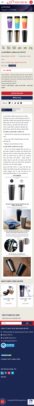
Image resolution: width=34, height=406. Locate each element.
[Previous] (4, 29)
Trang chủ (4, 10)
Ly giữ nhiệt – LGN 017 (25, 299)
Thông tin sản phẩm (16, 109)
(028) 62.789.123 (7, 335)
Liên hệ (8, 70)
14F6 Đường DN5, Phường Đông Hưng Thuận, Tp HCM (18, 332)
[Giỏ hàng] (31, 2)
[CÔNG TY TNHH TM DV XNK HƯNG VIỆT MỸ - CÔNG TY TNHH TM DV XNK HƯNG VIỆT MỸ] (17, 2)
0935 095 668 (18, 93)
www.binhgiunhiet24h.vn (10, 341)
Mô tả (3, 110)
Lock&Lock (21, 10)
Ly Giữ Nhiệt (5, 7)
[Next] (29, 29)
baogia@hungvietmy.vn (9, 338)
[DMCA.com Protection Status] (6, 355)
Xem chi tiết (8, 303)
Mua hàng (18, 98)
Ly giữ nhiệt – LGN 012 (8, 299)
